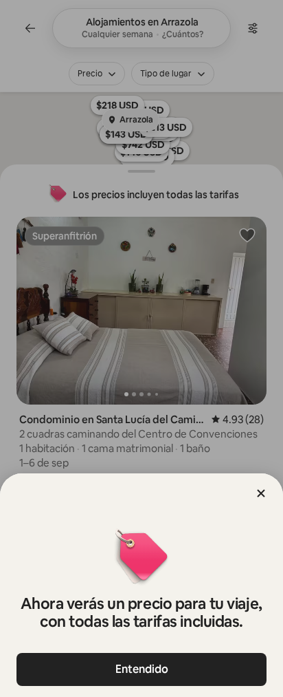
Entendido (141, 669)
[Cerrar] (261, 493)
